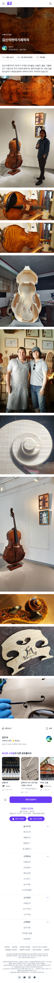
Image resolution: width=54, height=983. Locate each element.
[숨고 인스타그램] (29, 977)
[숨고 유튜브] (24, 977)
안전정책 (27, 867)
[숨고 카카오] (34, 977)
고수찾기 (27, 879)
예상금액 (27, 873)
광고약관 (14, 947)
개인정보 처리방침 (25, 947)
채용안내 (27, 837)
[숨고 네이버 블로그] (19, 977)
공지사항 (27, 928)
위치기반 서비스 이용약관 (40, 947)
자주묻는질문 (27, 933)
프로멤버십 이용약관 (11, 950)
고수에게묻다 (27, 890)
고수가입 (27, 914)
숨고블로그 (27, 849)
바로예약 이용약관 (24, 950)
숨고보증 (27, 884)
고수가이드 (27, 909)
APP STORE (19, 819)
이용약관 (7, 947)
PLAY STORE (37, 819)
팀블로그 (27, 843)
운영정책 (27, 939)
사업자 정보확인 (36, 950)
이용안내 (27, 862)
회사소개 (27, 832)
